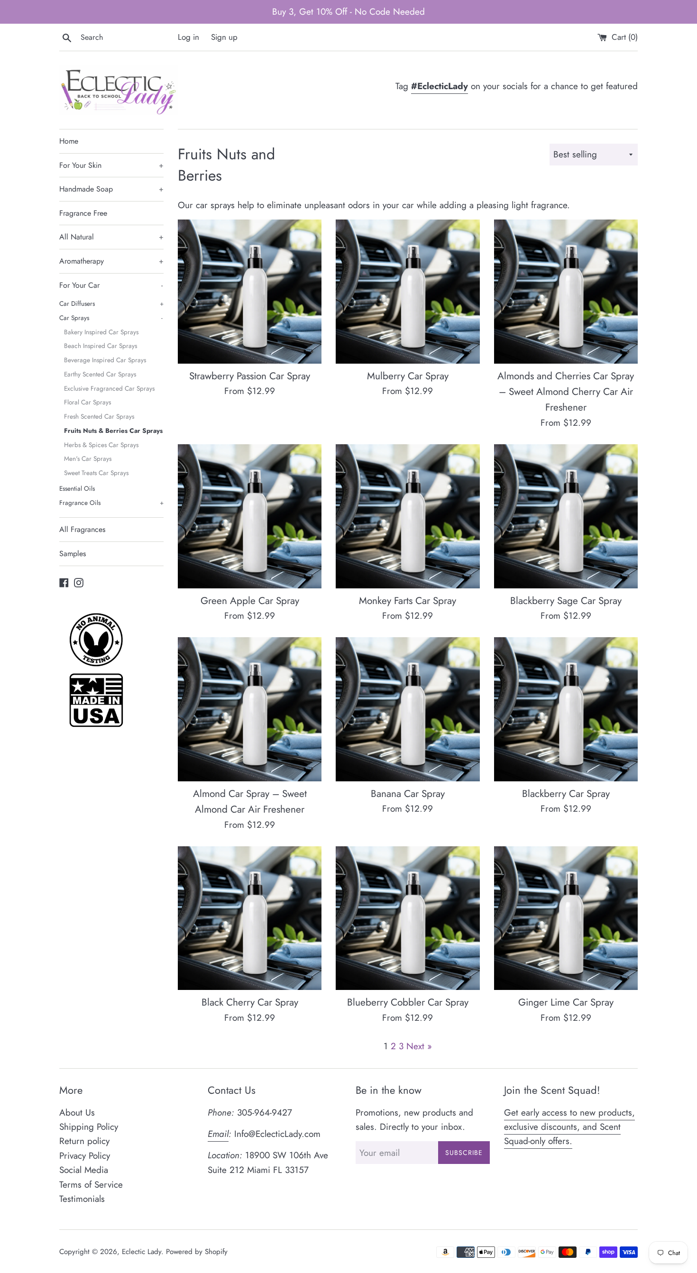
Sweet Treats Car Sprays (96, 472)
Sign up (224, 37)
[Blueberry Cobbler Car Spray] (407, 918)
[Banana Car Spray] (407, 709)
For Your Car (111, 285)
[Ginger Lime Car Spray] (566, 918)
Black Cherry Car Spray (250, 1002)
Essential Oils (77, 488)
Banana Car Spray (408, 794)
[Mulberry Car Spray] (407, 291)
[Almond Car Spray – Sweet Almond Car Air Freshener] (249, 709)
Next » (419, 1046)
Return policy (84, 1141)
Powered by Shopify (197, 1251)
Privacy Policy (84, 1155)
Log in (188, 37)
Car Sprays (111, 317)
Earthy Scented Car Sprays (100, 374)
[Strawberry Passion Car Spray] (249, 291)
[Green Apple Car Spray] (249, 516)
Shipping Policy (88, 1126)
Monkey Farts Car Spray (407, 601)
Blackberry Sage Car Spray (566, 601)
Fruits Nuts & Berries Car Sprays (113, 430)
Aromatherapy (111, 261)
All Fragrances (82, 529)
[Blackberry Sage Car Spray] (566, 516)
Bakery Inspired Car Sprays (101, 332)
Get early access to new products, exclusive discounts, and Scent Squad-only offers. (569, 1127)
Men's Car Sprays (87, 458)
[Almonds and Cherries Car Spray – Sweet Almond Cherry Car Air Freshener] (566, 291)
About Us (77, 1112)
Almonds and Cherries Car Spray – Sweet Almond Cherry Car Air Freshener (565, 392)
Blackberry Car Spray (566, 794)
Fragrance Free (83, 213)
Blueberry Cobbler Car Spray (407, 1002)
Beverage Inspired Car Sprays (105, 360)
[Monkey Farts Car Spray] (407, 516)
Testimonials (82, 1198)
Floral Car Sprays (87, 402)
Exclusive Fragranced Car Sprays (109, 388)
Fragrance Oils (111, 502)
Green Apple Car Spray (250, 601)
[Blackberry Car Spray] (566, 709)
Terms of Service (91, 1184)
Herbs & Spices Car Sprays (101, 444)
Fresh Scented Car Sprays (99, 416)
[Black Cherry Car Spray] (249, 918)
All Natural (111, 236)
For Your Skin (111, 165)
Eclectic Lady (141, 1251)
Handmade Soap (111, 188)
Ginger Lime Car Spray (566, 1002)
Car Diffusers (111, 303)
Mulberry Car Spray (408, 376)
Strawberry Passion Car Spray (249, 376)
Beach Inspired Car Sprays (100, 345)
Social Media (83, 1169)
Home (68, 141)
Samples (72, 553)
